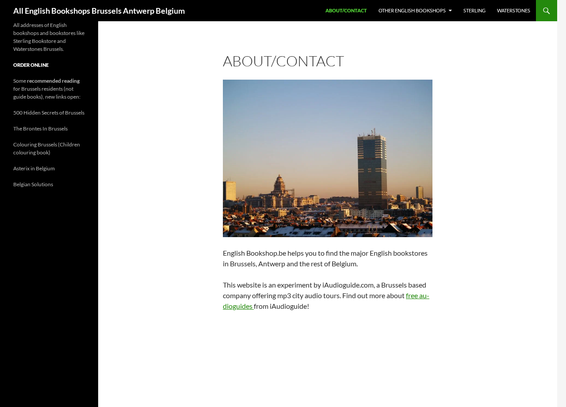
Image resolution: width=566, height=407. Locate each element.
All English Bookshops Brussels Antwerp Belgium (99, 10)
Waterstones (513, 10)
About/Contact (346, 10)
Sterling (474, 10)
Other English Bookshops (412, 10)
